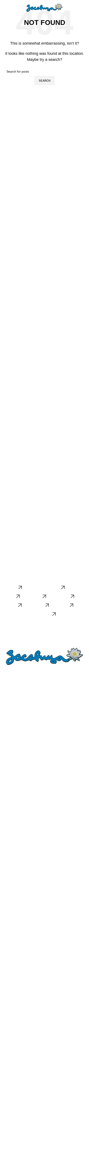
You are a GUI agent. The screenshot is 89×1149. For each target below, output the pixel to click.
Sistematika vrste (15, 954)
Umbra (8, 1034)
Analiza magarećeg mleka (21, 867)
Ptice (6, 780)
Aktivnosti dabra (14, 976)
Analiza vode (12, 1077)
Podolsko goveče (15, 1041)
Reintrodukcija (13, 969)
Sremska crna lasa (16, 903)
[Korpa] (84, 8)
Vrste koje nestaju (15, 1062)
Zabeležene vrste (15, 1005)
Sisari (7, 787)
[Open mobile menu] (5, 8)
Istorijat (8, 947)
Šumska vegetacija (16, 750)
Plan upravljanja (14, 714)
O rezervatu (11, 692)
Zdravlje (8, 918)
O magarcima (12, 860)
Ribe (6, 765)
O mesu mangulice (16, 910)
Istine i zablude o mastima (21, 925)
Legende (9, 707)
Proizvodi (9, 874)
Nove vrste (10, 1070)
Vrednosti (9, 998)
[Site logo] (44, 8)
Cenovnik (9, 1143)
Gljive (7, 743)
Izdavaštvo (10, 1085)
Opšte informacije (15, 1106)
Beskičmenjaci (13, 758)
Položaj (8, 699)
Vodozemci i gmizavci (17, 772)
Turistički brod (12, 1121)
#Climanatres (12, 809)
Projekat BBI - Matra (17, 1136)
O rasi (7, 896)
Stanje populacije (15, 961)
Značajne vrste (13, 735)
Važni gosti (10, 1128)
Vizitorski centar (14, 1113)
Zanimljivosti (11, 1012)
